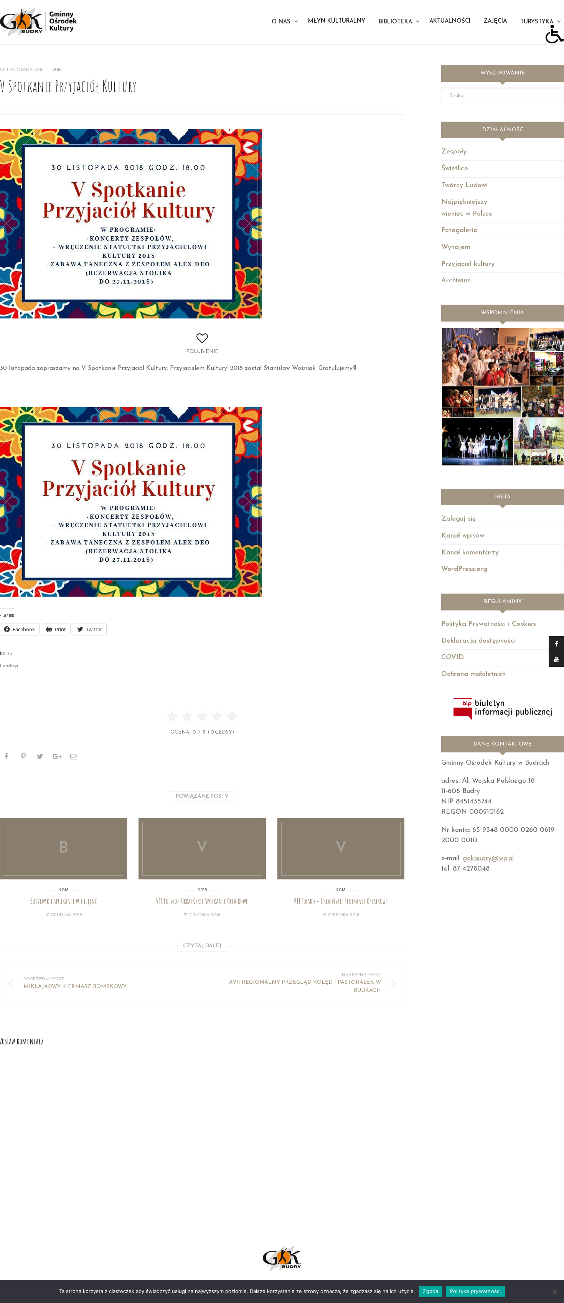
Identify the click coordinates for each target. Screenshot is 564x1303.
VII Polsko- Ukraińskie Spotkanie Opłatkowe (202, 901)
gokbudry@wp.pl (488, 858)
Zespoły (454, 151)
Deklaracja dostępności (478, 641)
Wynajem (455, 247)
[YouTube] (556, 659)
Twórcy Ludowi (464, 185)
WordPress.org (464, 569)
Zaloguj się (458, 519)
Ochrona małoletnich (473, 674)
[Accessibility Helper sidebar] (555, 34)
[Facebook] (556, 644)
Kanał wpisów (462, 536)
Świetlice (454, 168)
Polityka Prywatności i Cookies (488, 624)
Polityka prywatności (475, 1291)
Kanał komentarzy (470, 552)
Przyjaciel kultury (468, 264)
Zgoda (430, 1291)
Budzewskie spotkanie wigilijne (63, 901)
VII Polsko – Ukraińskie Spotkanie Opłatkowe (341, 901)
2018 (56, 70)
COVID (452, 657)
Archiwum (456, 280)
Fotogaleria (459, 230)
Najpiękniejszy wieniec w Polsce (467, 208)
